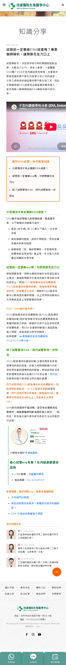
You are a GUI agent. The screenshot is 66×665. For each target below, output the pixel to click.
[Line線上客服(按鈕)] (33, 658)
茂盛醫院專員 (36, 474)
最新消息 (25, 587)
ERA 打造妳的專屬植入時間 (27, 513)
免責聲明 (56, 593)
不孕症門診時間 (20, 497)
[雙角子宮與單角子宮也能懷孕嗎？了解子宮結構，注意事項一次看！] (11, 548)
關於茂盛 (9, 587)
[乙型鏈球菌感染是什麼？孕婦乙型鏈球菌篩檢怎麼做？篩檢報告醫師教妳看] (11, 562)
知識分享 (9, 593)
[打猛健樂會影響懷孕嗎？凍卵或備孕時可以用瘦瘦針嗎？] (11, 534)
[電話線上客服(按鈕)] (11, 658)
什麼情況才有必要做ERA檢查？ (30, 168)
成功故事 (25, 593)
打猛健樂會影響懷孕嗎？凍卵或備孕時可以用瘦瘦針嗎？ (38, 536)
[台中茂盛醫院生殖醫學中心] (33, 608)
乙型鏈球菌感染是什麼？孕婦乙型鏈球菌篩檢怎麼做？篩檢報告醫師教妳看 (38, 564)
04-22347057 (36, 480)
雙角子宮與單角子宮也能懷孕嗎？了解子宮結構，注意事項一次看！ (38, 550)
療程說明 (56, 587)
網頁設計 (29, 626)
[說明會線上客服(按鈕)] (55, 658)
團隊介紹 (40, 587)
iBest (38, 626)
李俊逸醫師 (31, 452)
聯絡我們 (40, 593)
